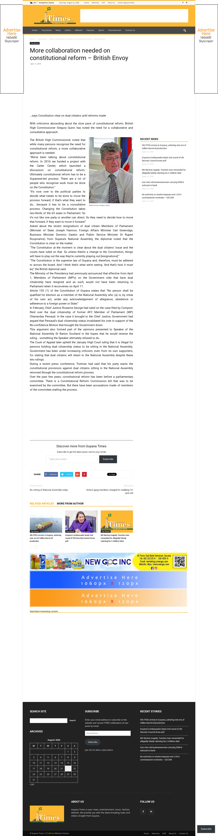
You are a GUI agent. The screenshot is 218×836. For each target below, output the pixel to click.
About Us (111, 2)
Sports (101, 30)
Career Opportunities (126, 2)
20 (55, 768)
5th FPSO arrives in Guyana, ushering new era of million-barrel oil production (45, 538)
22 (68, 768)
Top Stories (46, 30)
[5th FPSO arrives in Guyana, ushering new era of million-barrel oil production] (46, 521)
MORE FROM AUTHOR (70, 503)
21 (62, 768)
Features (90, 30)
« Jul (32, 784)
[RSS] (186, 3)
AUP (103, 2)
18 (41, 768)
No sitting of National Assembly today (49, 490)
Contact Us (130, 30)
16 (74, 762)
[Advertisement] (134, 15)
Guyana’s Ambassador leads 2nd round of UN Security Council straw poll (80, 538)
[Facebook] (182, 3)
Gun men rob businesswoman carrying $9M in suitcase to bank (163, 183)
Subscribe (108, 459)
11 (41, 762)
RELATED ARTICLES (42, 503)
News (58, 30)
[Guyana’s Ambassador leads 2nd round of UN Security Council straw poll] (81, 521)
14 (62, 762)
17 (34, 768)
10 (34, 762)
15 (68, 762)
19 (48, 768)
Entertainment (114, 30)
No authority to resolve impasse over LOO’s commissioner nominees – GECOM (161, 196)
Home (86, 2)
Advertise (95, 2)
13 (55, 762)
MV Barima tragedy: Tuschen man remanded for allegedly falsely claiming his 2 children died (115, 538)
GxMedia (51, 833)
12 (48, 762)
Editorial (78, 30)
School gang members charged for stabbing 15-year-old (109, 491)
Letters (68, 30)
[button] (184, 30)
